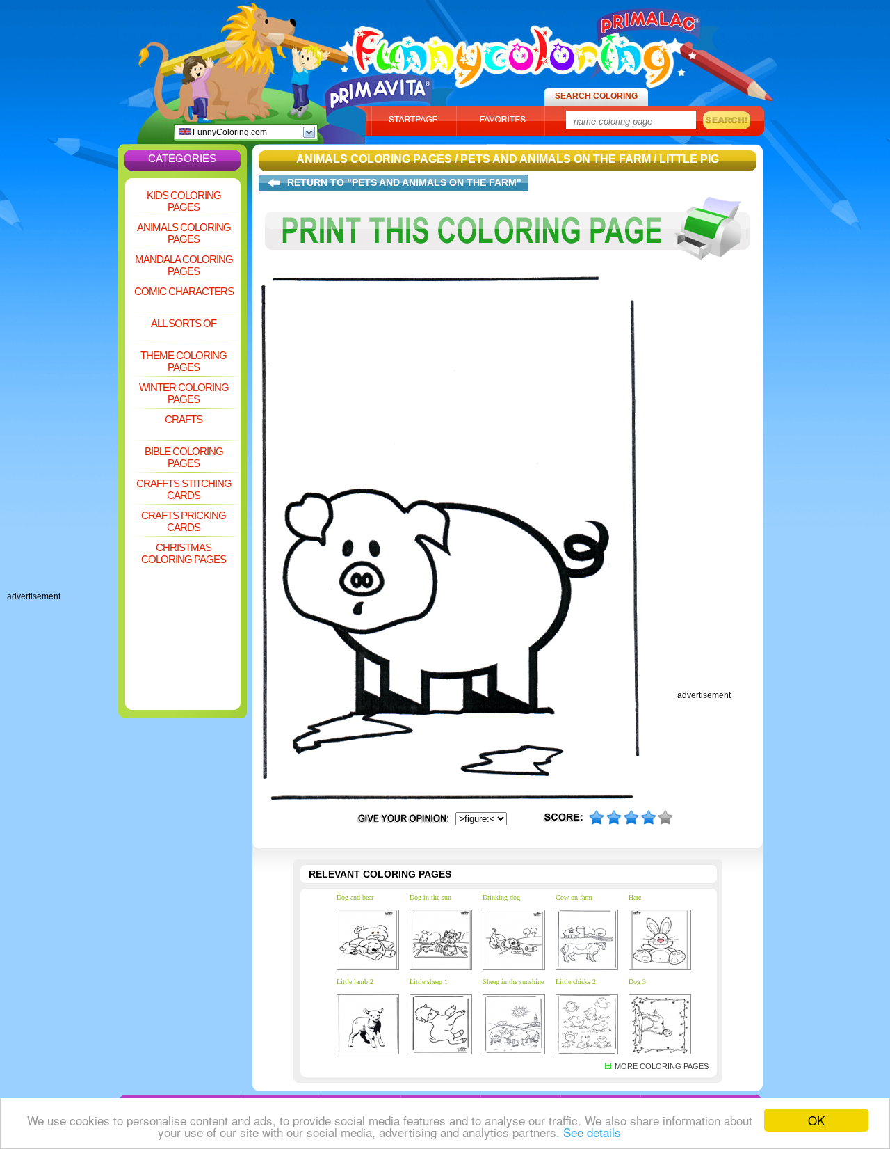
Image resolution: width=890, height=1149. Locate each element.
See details (592, 1132)
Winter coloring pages (184, 393)
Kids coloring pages (184, 201)
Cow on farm (574, 897)
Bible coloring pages (184, 457)
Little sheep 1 (429, 981)
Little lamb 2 (355, 981)
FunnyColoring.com (229, 132)
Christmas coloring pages (183, 553)
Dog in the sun (430, 897)
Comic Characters (184, 291)
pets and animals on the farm (555, 159)
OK (816, 1120)
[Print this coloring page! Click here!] (507, 270)
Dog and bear (355, 897)
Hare (635, 897)
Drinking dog (501, 897)
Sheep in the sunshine (513, 981)
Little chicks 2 (576, 981)
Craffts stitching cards (184, 489)
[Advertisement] (62, 383)
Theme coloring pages (183, 361)
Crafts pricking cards (183, 521)
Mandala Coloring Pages (184, 265)
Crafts (183, 419)
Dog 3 (637, 981)
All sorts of (183, 323)
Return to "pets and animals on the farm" (404, 182)
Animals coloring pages (184, 233)
